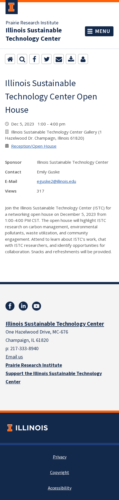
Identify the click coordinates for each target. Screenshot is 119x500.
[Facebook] (34, 59)
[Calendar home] (10, 59)
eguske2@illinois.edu (56, 181)
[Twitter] (46, 59)
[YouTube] (36, 306)
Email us (14, 356)
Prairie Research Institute (32, 23)
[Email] (59, 59)
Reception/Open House (33, 146)
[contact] (83, 59)
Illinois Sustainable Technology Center (34, 34)
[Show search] (22, 59)
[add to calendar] (71, 59)
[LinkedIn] (23, 306)
